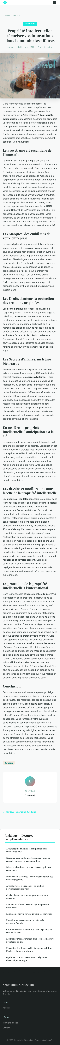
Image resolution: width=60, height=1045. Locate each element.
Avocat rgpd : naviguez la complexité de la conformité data (26, 850)
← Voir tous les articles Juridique (19, 812)
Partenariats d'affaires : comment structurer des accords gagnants (29, 878)
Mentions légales (10, 1023)
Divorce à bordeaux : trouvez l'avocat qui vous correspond (28, 869)
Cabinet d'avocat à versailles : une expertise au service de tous (29, 931)
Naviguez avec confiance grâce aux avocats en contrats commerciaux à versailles (28, 859)
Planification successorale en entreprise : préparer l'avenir (26, 921)
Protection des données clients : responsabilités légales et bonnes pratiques (29, 949)
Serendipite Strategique (18, 985)
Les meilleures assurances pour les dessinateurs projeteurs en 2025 (30, 940)
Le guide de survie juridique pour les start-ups (29, 913)
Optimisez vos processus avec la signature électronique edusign (26, 959)
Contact (6, 1027)
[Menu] (54, 2)
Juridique (16, 15)
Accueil (6, 15)
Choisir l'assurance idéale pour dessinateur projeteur (27, 897)
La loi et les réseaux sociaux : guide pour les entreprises (27, 906)
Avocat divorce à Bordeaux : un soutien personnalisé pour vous (25, 887)
